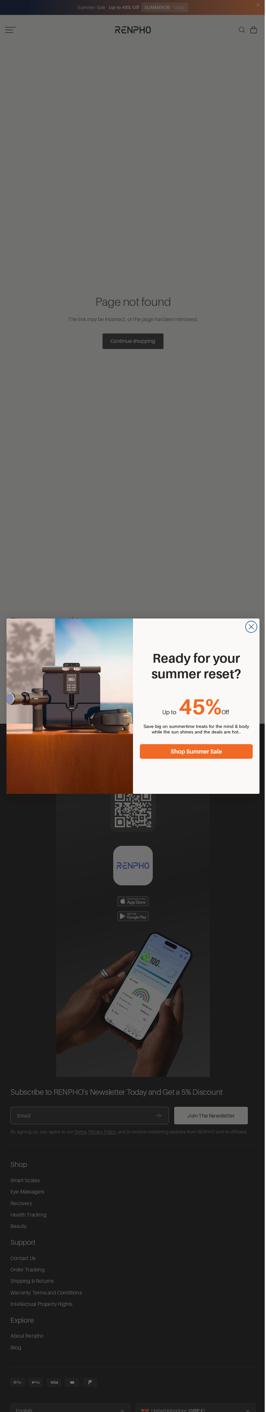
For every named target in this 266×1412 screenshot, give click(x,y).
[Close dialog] (249, 626)
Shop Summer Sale (194, 751)
